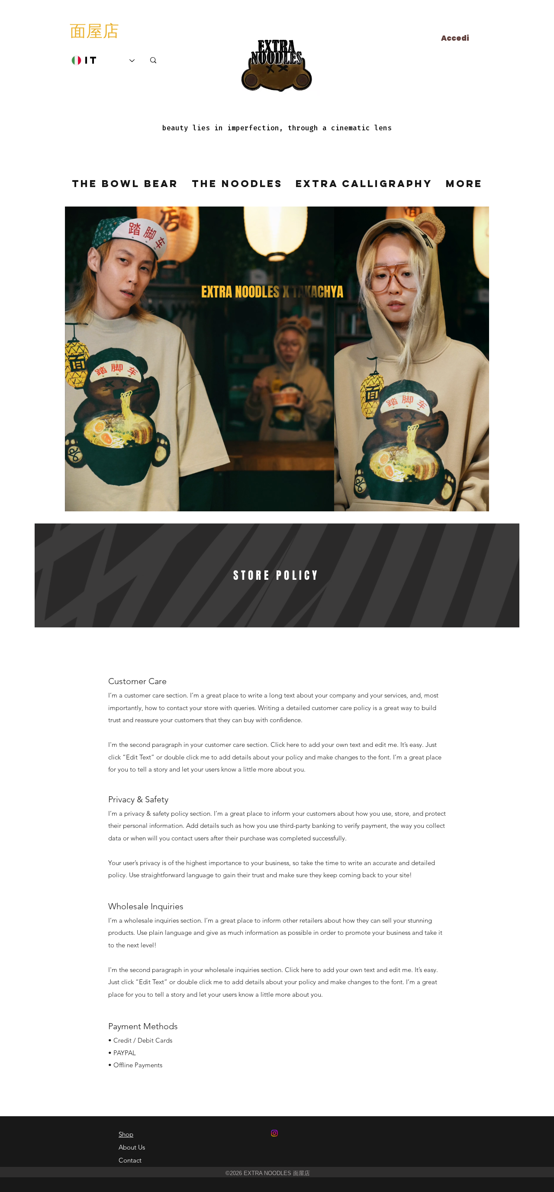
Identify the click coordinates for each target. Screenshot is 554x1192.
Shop (126, 1134)
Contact (130, 1160)
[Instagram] (274, 1133)
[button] (478, 501)
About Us (132, 1147)
